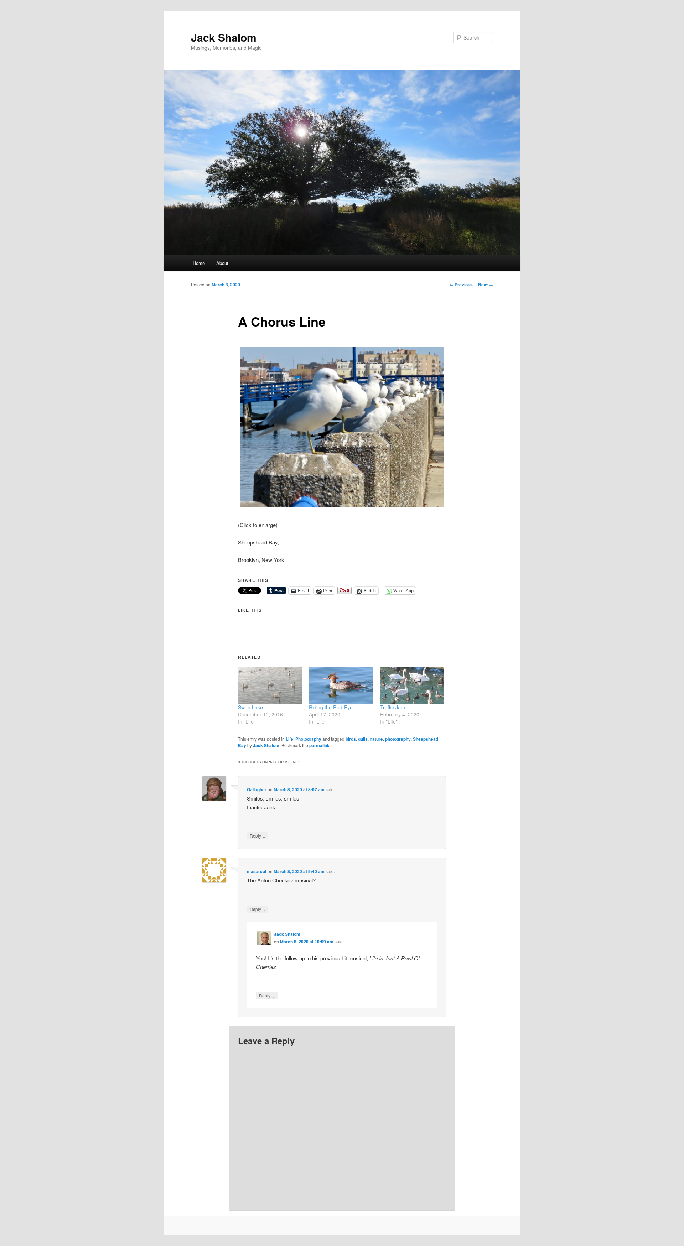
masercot (256, 871)
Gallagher (256, 789)
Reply (257, 835)
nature (376, 739)
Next (485, 284)
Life (289, 739)
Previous (461, 284)
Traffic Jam (392, 707)
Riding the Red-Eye (331, 707)
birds (351, 739)
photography (398, 739)
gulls (363, 739)
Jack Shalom (223, 37)
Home (199, 263)
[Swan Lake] (270, 685)
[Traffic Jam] (412, 685)
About (222, 263)
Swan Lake (250, 707)
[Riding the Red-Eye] (341, 685)
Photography (308, 739)
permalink (319, 745)
